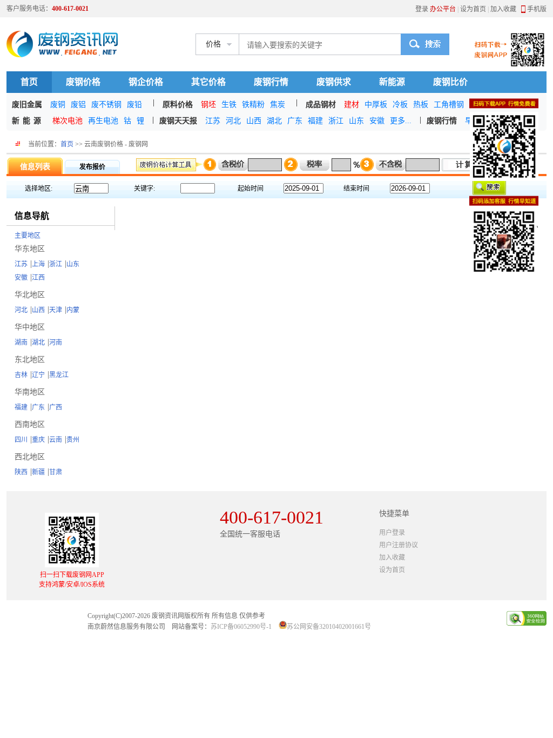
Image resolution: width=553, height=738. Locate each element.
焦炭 (277, 104)
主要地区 (28, 235)
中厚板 (376, 104)
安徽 (377, 121)
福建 (315, 121)
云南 (55, 440)
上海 (38, 264)
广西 (55, 407)
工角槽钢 (449, 104)
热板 (420, 104)
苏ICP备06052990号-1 (241, 626)
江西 (38, 277)
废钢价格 (83, 81)
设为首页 (473, 9)
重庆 (38, 440)
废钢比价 (450, 81)
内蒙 (72, 310)
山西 (253, 121)
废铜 (57, 104)
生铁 (229, 104)
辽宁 (38, 375)
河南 (55, 342)
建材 (351, 104)
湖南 (21, 342)
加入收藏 (503, 9)
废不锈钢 (106, 104)
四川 (21, 440)
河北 (233, 121)
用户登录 (392, 532)
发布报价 (92, 167)
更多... (401, 121)
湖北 (274, 121)
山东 (356, 121)
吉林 (21, 375)
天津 (55, 310)
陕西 (21, 472)
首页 (29, 81)
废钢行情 (271, 81)
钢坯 (208, 104)
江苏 (212, 121)
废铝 (78, 104)
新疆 (38, 472)
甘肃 (55, 472)
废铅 (134, 104)
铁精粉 (253, 104)
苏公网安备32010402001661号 (329, 626)
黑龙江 (59, 375)
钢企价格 (146, 81)
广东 (294, 121)
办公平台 (443, 9)
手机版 (537, 9)
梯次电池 (67, 121)
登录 (421, 9)
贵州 (72, 440)
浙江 (335, 121)
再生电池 (103, 121)
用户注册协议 (398, 545)
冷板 (400, 104)
